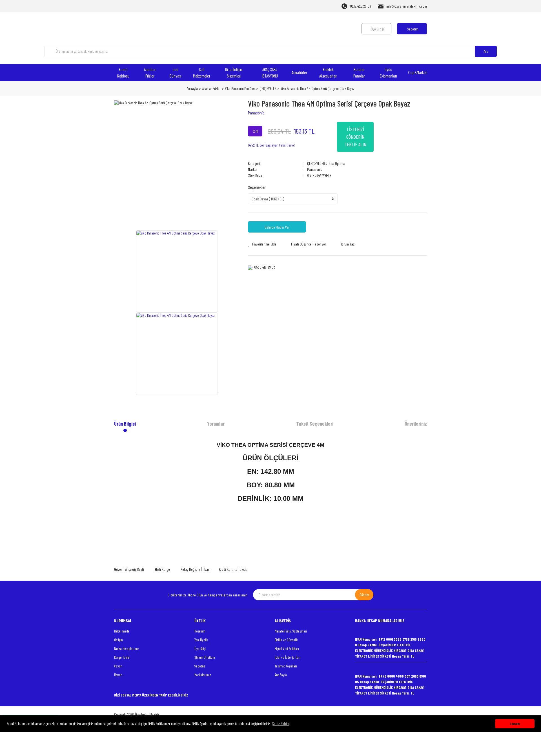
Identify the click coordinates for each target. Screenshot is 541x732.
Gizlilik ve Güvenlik (286, 640)
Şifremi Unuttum (204, 657)
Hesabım (199, 631)
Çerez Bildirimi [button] (280, 723)
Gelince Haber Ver (277, 227)
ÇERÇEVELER (316, 163)
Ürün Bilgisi (125, 424)
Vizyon (118, 666)
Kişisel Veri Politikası (287, 648)
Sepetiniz (199, 666)
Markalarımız (202, 675)
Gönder (364, 594)
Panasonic (256, 112)
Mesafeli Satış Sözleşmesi (291, 631)
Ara (486, 51)
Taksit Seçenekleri (314, 424)
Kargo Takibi (121, 657)
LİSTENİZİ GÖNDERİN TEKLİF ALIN (355, 136)
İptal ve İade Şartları (288, 657)
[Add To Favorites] (262, 244)
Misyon (118, 675)
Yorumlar (216, 424)
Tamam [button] (515, 724)
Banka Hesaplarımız (126, 648)
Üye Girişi (199, 648)
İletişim (118, 640)
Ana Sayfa (281, 675)
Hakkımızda (121, 631)
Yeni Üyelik (201, 640)
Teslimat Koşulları (286, 666)
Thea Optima (336, 163)
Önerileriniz (416, 424)
